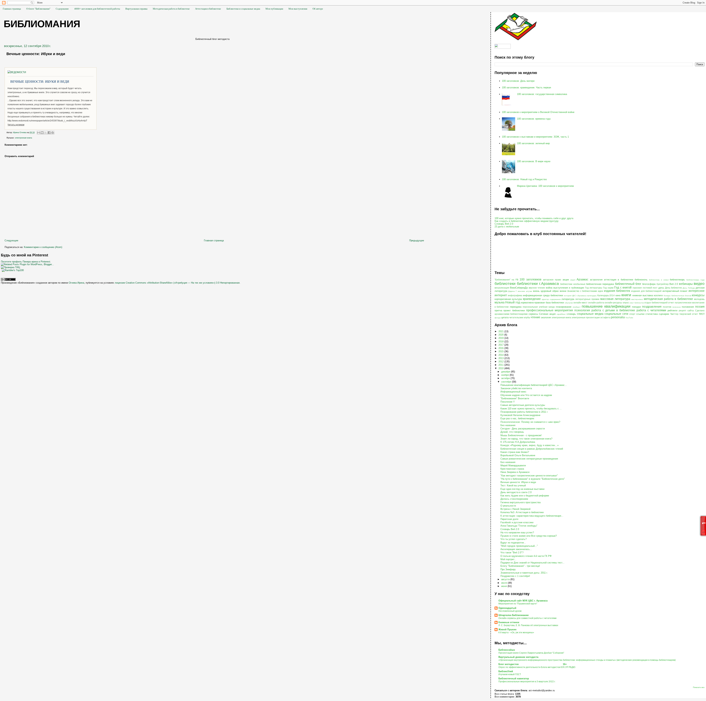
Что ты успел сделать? (513, 539)
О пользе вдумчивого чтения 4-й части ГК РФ (526, 556)
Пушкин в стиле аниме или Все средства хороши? (528, 535)
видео (699, 283)
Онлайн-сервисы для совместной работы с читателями (527, 618)
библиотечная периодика (600, 284)
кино (618, 295)
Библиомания (42, 24)
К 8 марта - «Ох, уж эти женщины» (516, 632)
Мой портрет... (508, 559)
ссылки (640, 314)
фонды (498, 318)
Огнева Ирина (76, 282)
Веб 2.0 (673, 284)
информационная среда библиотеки (543, 295)
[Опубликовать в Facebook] (49, 132)
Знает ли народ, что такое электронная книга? (526, 438)
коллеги (658, 295)
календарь (592, 296)
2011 (501, 364)
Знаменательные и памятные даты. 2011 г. (524, 572)
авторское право (552, 279)
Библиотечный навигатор (513, 678)
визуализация (502, 287)
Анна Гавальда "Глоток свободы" (518, 525)
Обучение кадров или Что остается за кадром (526, 395)
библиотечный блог (628, 283)
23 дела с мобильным (507, 226)
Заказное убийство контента (516, 388)
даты (661, 287)
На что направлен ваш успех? (517, 532)
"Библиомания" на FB (506, 279)
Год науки (608, 287)
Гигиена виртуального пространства (520, 502)
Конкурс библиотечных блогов (677, 296)
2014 (501, 355)
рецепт (682, 310)
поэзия (700, 306)
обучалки (569, 303)
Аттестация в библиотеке (208, 8)
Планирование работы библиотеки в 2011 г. (524, 411)
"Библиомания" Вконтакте (514, 398)
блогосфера (648, 284)
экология (546, 317)
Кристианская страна (512, 468)
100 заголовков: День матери (518, 81)
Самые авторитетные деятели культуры (522, 405)
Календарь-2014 (606, 295)
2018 (501, 341)
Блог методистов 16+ (532, 664)
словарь (571, 314)
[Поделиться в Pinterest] (52, 132)
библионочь (641, 279)
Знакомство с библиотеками (582, 291)
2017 (501, 344)
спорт (632, 314)
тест (702, 313)
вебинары (686, 283)
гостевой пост (650, 287)
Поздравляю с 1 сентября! (515, 576)
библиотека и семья (658, 280)
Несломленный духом (509, 611)
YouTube (629, 318)
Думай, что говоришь (512, 431)
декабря (506, 371)
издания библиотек (617, 290)
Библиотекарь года (696, 280)
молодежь (699, 299)
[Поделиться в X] (45, 132)
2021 (501, 331)
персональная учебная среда (539, 307)
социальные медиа (590, 313)
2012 (501, 361)
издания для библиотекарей (646, 291)
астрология (596, 279)
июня (504, 586)
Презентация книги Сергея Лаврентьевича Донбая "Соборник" (531, 653)
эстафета (605, 317)
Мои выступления (297, 8)
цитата (505, 317)
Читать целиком (16, 124)
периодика (515, 306)
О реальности (508, 505)
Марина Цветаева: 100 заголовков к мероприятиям (545, 186)
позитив (667, 307)
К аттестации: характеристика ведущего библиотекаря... (531, 515)
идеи (600, 291)
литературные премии (587, 299)
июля (504, 582)
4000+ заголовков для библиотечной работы (97, 8)
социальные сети (616, 313)
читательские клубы (519, 317)
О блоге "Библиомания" (38, 8)
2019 (501, 338)
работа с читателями (651, 310)
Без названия (507, 425)
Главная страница (12, 8)
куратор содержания (551, 299)
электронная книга (23, 138)
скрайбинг (561, 314)
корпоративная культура (508, 299)
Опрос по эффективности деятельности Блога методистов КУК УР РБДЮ (536, 667)
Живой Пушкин (507, 629)
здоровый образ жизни (553, 291)
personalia (618, 317)
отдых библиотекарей (656, 302)
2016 (501, 348)
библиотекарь (677, 279)
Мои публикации (274, 8)
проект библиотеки (514, 310)
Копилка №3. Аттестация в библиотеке (522, 512)
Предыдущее (416, 240)
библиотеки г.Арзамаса (538, 283)
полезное (676, 307)
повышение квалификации (606, 306)
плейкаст (577, 307)
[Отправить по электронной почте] (38, 132)
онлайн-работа (596, 302)
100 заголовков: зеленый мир (533, 143)
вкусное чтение (537, 287)
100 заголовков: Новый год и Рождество (524, 179)
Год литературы (593, 287)
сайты (690, 310)
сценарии (664, 314)
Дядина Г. (512, 291)
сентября (506, 381)
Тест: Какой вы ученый (513, 485)
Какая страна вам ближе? (514, 452)
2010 (501, 368)
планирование (563, 306)
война (549, 287)
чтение (535, 317)
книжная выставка (642, 295)
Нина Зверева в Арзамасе (515, 472)
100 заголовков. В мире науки (533, 161)
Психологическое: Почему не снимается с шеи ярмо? (530, 422)
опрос (626, 302)
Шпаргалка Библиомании (513, 615)
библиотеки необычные (572, 284)
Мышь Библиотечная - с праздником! (521, 435)
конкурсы (698, 295)
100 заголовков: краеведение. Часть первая (526, 87)
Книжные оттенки (508, 622)
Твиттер (674, 314)
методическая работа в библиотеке (668, 298)
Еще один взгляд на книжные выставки (522, 489)
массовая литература (615, 298)
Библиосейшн (506, 649)
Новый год (512, 302)
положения (688, 306)
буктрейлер (663, 284)
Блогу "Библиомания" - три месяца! (520, 566)
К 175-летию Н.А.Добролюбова (517, 442)
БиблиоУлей (505, 671)
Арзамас (582, 279)
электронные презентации (586, 317)
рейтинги (672, 310)
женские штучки (525, 291)
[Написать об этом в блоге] (42, 132)
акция (572, 280)
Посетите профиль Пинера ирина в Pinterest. (26, 261)
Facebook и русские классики (516, 522)
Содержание (62, 8)
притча (498, 310)
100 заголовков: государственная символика (542, 94)
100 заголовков (530, 279)
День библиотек (673, 287)
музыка (499, 302)
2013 (501, 358)
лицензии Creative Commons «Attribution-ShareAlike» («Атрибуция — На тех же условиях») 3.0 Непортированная (177, 282)
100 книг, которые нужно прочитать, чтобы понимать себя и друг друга (534, 218)
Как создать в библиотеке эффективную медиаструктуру (527, 221)
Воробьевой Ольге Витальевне (517, 455)
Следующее (11, 240)
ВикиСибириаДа (519, 287)
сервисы (533, 314)
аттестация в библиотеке (618, 279)
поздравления (652, 306)
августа (505, 579)
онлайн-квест (580, 302)
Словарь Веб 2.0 (504, 223)
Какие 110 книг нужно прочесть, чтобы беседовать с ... (531, 408)
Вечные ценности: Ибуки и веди (39, 81)
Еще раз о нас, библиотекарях (517, 418)
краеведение (532, 298)
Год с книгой (623, 287)
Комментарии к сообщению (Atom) (43, 247)
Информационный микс (513, 391)
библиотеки (505, 283)
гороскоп (637, 287)
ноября (505, 375)
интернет (501, 295)
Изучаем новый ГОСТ (509, 674)
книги (626, 295)
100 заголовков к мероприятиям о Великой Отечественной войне (538, 112)
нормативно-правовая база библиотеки (542, 302)
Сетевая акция (547, 314)
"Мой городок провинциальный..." (519, 546)
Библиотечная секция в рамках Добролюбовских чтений (531, 448)
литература (567, 299)
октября (506, 378)
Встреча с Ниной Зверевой (515, 509)
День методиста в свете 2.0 (516, 492)
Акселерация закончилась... (516, 549)
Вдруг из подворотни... (513, 542)
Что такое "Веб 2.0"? (511, 552)
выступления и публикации (568, 287)
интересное (697, 290)
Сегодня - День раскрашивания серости (522, 428)
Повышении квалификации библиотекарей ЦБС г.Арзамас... (533, 385)
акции (566, 279)
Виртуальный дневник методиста (518, 657)
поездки (636, 306)
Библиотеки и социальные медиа (243, 8)
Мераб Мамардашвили (513, 465)
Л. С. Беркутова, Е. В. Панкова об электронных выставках (528, 625)
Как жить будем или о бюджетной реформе (524, 495)
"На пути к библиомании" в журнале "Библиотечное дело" (532, 478)
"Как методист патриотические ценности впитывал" (529, 475)
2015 (501, 351)
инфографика (515, 295)
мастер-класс (637, 299)
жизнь (536, 291)
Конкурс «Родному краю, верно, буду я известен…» (529, 445)
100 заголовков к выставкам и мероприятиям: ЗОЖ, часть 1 (535, 136)
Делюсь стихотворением (514, 499)
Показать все (699, 687)
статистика (652, 314)
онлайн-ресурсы (613, 302)
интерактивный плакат (675, 291)
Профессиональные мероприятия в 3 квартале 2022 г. (526, 681)
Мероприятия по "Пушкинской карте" (517, 603)
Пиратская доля (509, 519)
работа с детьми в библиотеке (613, 310)
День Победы (689, 288)
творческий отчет (688, 314)
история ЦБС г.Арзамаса (575, 296)
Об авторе (318, 8)
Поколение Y (507, 401)
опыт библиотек (637, 303)
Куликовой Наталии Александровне (520, 415)
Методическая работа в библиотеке (171, 8)
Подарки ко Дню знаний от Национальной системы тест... (532, 562)
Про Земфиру (508, 569)
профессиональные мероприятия (549, 310)
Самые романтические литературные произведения (529, 458)
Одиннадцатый (507, 608)
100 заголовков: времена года (533, 118)
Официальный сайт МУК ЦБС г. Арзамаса (523, 600)
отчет (671, 302)
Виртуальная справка (136, 8)
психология (582, 310)
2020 (501, 334)
